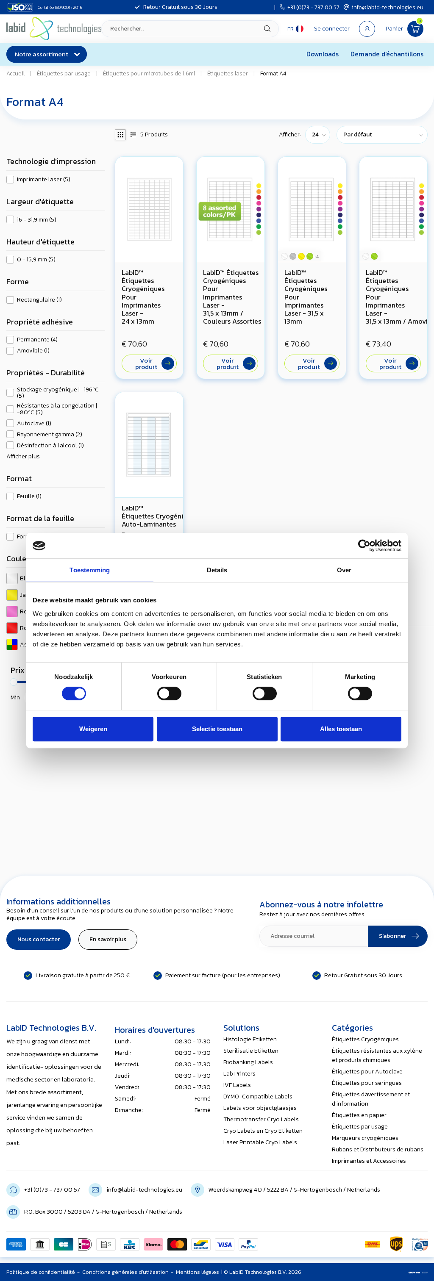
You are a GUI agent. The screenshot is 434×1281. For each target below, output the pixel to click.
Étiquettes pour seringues (367, 1083)
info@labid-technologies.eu (387, 7)
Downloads (322, 54)
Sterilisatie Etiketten (250, 1050)
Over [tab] (344, 570)
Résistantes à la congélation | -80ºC (57, 409)
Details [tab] (217, 570)
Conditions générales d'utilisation (125, 1272)
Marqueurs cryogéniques (365, 1138)
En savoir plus (107, 939)
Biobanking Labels (248, 1062)
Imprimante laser (43, 179)
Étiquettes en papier (359, 1115)
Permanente (37, 339)
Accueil (15, 73)
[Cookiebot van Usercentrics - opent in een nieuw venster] (364, 545)
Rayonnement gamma (49, 434)
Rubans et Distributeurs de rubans (377, 1149)
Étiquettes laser (227, 73)
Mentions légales (197, 1272)
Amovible (33, 350)
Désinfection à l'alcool (50, 445)
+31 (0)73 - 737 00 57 (313, 7)
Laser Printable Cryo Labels (260, 1142)
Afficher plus (23, 456)
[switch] (169, 693)
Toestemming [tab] (90, 570)
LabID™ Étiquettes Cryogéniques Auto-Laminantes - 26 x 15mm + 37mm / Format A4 (149, 528)
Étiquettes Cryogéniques (365, 1039)
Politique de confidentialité (40, 1272)
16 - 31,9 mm (36, 219)
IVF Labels (237, 1085)
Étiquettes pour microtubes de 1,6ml (149, 73)
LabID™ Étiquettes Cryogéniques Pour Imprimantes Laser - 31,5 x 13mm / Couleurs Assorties (230, 297)
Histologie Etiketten (250, 1039)
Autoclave (34, 423)
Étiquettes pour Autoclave (367, 1071)
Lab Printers (239, 1073)
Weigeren (93, 728)
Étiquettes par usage (64, 73)
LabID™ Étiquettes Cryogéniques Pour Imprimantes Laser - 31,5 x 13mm (305, 297)
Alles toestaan (341, 728)
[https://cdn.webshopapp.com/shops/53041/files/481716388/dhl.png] (372, 1244)
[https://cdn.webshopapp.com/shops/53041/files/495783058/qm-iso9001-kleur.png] (420, 1244)
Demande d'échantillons (387, 54)
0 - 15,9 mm (36, 259)
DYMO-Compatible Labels (257, 1096)
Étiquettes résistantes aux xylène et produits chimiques (377, 1055)
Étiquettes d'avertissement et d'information (371, 1099)
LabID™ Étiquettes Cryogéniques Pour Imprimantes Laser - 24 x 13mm (143, 297)
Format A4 (273, 73)
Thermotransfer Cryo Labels (261, 1119)
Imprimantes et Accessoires (369, 1160)
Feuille (29, 496)
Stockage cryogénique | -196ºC (58, 392)
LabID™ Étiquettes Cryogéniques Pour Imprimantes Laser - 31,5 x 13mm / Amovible (393, 297)
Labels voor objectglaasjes (260, 1108)
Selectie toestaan (217, 728)
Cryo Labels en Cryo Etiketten (263, 1130)
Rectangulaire (39, 300)
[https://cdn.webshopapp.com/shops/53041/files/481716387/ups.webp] (396, 1244)
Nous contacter (38, 939)
